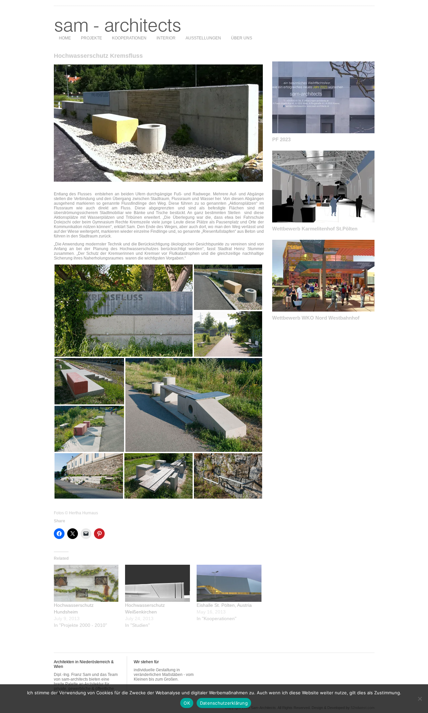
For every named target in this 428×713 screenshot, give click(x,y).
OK (187, 703)
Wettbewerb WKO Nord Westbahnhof (315, 318)
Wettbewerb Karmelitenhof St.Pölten (314, 228)
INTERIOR (166, 38)
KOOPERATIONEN (129, 38)
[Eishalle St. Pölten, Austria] (229, 583)
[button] (123, 310)
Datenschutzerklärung (224, 703)
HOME (65, 38)
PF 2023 (281, 139)
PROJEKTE (91, 38)
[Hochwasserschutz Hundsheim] (86, 583)
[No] (419, 698)
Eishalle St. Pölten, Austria (224, 605)
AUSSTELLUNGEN (203, 38)
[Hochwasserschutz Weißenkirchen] (157, 583)
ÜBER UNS (241, 38)
